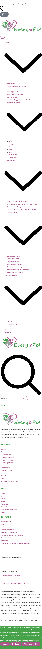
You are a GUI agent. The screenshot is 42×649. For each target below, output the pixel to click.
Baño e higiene (12, 97)
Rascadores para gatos (15, 272)
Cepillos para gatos (13, 261)
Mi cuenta (7, 332)
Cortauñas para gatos (14, 264)
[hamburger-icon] (2, 37)
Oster (10, 147)
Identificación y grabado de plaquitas (19, 100)
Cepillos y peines (12, 92)
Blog (6, 330)
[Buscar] (25, 398)
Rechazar (15, 644)
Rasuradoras (11, 83)
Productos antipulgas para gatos (18, 270)
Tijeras (9, 89)
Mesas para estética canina (16, 86)
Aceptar (5, 644)
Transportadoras (12, 324)
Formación (8, 327)
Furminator (12, 158)
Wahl (10, 149)
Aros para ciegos (12, 319)
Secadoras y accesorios (15, 94)
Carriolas (10, 321)
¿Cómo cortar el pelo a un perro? (18, 201)
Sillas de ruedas (12, 316)
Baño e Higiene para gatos (16, 267)
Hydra (11, 144)
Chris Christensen (15, 155)
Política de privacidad (31, 644)
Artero (11, 152)
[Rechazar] (2, 648)
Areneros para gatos (14, 256)
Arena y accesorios (13, 259)
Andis (10, 141)
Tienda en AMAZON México (12, 576)
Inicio (6, 40)
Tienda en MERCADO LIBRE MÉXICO (15, 583)
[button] (21, 395)
